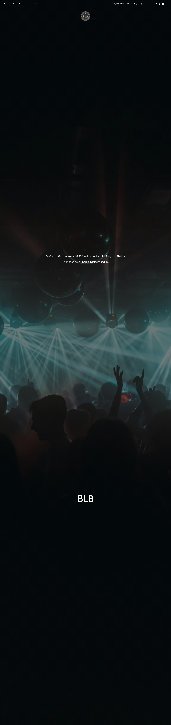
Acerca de (17, 4)
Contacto (38, 4)
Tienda (7, 4)
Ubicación (27, 4)
